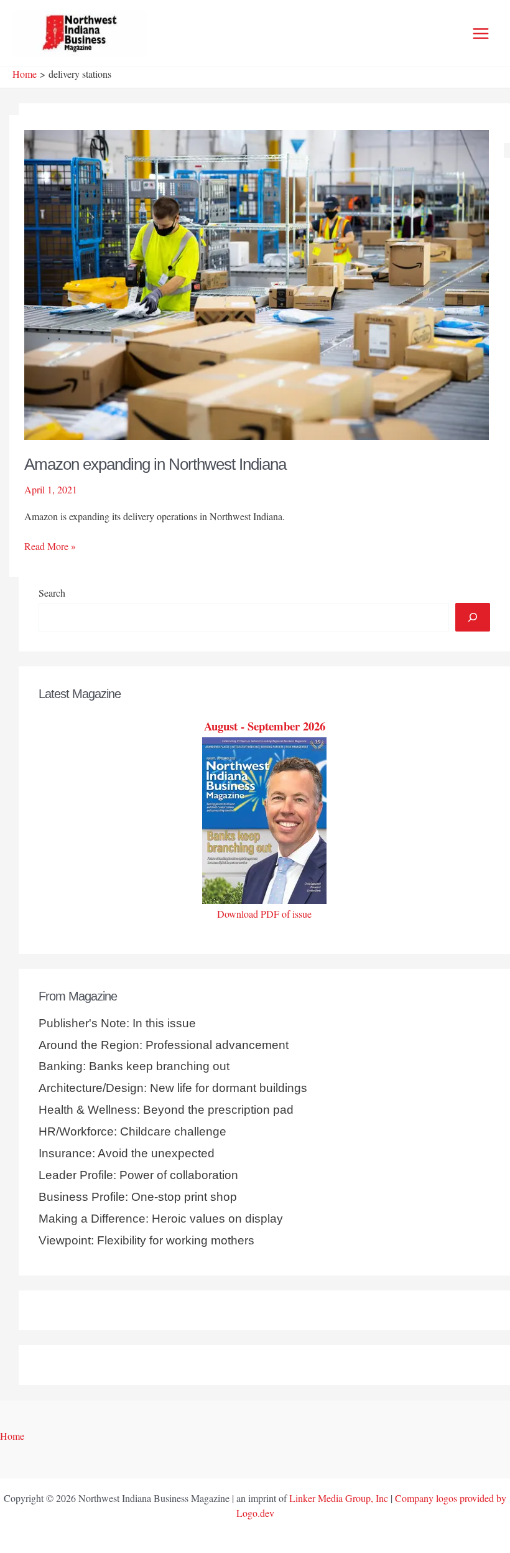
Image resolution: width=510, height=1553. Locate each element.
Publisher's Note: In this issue (117, 1023)
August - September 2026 (264, 725)
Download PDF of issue (264, 913)
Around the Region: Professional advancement (164, 1045)
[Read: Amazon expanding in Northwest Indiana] (256, 282)
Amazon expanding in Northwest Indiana (155, 464)
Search (52, 592)
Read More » (50, 546)
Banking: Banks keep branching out (134, 1066)
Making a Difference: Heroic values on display (161, 1218)
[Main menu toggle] (481, 33)
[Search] (472, 617)
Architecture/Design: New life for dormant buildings (173, 1087)
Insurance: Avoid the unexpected (127, 1153)
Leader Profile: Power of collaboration (138, 1175)
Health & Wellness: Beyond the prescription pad (166, 1109)
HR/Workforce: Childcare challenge (132, 1131)
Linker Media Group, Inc (338, 1497)
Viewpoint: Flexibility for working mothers (146, 1240)
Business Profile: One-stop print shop (138, 1196)
